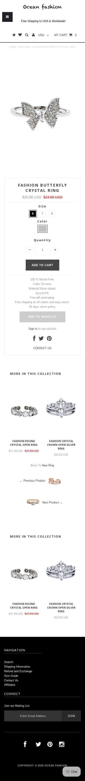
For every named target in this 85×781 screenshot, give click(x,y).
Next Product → (52, 502)
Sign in (33, 328)
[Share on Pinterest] (49, 339)
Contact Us (11, 680)
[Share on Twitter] (41, 339)
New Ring (25, 47)
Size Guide (11, 675)
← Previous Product (32, 480)
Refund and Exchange (18, 671)
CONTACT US (42, 348)
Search (8, 662)
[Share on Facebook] (34, 339)
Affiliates (9, 684)
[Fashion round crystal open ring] (23, 435)
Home (12, 47)
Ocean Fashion (56, 765)
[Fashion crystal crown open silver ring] (61, 435)
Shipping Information (17, 666)
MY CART (65, 35)
